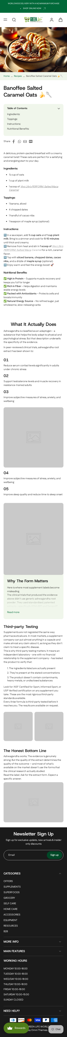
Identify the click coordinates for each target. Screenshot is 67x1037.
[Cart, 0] (59, 20)
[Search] (14, 19)
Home (7, 76)
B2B (6, 931)
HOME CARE (11, 909)
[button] (5, 19)
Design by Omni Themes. (34, 1030)
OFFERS (8, 881)
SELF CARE (10, 903)
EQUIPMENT (10, 920)
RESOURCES (11, 926)
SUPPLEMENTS (12, 887)
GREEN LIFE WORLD (38, 1027)
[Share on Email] (26, 141)
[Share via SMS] (32, 141)
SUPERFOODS (12, 892)
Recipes (18, 76)
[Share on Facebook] (15, 141)
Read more (13, 612)
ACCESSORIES (12, 915)
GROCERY (9, 898)
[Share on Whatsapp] (20, 141)
